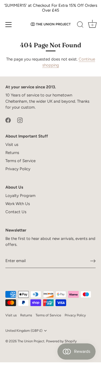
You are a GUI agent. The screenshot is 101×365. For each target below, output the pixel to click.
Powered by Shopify (61, 341)
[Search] (80, 25)
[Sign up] (93, 261)
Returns (12, 152)
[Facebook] (8, 120)
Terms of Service (20, 160)
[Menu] (9, 25)
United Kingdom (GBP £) (23, 331)
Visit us (11, 144)
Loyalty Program (20, 195)
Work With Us (17, 203)
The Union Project (31, 341)
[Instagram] (20, 120)
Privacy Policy (17, 168)
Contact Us (15, 211)
